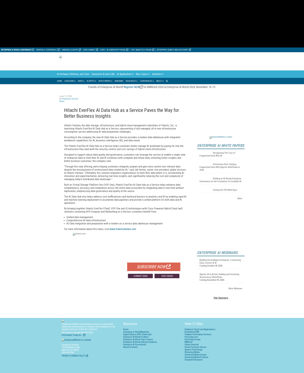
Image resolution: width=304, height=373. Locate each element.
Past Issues (167, 276)
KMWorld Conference (46, 50)
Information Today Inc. (72, 335)
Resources (131, 81)
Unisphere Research (194, 359)
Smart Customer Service (195, 347)
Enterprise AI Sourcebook (134, 344)
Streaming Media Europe (195, 354)
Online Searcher (192, 344)
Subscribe (69, 81)
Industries (157, 74)
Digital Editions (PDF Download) (137, 334)
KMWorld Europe (70, 50)
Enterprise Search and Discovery (172, 50)
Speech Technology (193, 349)
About (159, 81)
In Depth (91, 81)
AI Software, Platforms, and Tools (73, 74)
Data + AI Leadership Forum (112, 50)
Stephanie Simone (70, 98)
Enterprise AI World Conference (16, 50)
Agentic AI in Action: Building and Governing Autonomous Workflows (219, 276)
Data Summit (89, 50)
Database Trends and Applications (200, 329)
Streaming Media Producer (196, 357)
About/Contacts (130, 347)
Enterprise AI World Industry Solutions (140, 342)
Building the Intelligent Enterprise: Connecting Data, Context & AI (220, 261)
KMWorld (189, 342)
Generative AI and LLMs (103, 74)
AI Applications (124, 74)
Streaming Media (192, 352)
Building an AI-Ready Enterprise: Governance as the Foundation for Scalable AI (221, 180)
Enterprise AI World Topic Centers (138, 339)
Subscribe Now (151, 266)
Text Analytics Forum (141, 50)
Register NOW (132, 87)
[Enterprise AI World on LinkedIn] (220, 137)
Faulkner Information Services (198, 334)
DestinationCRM (192, 332)
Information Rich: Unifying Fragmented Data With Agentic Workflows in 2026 (220, 167)
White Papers (104, 81)
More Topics (142, 74)
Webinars (119, 81)
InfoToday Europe (192, 339)
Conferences (146, 81)
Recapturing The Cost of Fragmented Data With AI (217, 154)
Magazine (136, 332)
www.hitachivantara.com (123, 229)
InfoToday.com (191, 337)
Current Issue (140, 276)
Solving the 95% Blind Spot (225, 189)
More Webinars (235, 288)
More (240, 198)
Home (59, 81)
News (80, 81)
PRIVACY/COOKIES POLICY (73, 355)
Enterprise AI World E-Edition (136, 337)
